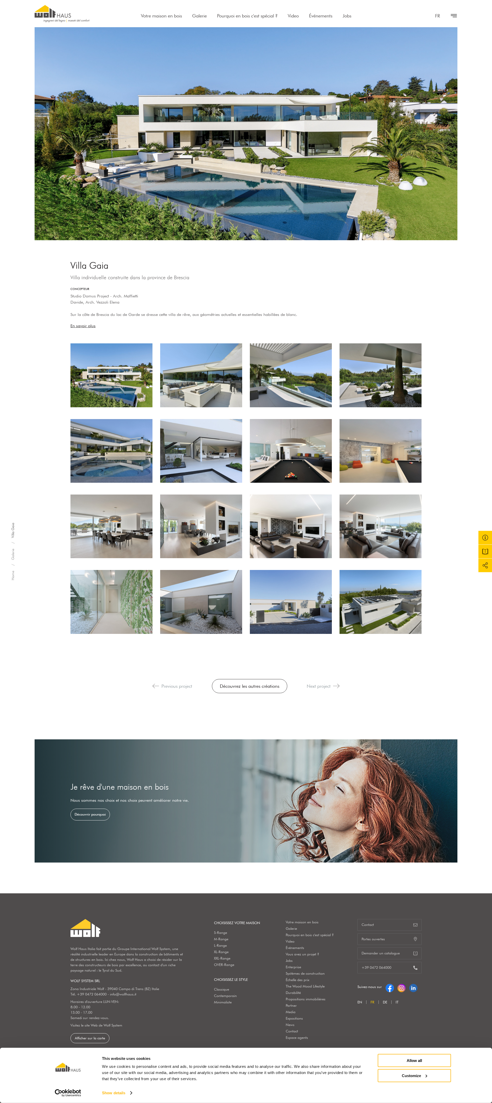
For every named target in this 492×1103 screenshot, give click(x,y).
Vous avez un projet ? (302, 954)
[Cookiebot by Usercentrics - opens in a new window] (68, 1093)
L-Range (220, 945)
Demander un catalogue (381, 953)
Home (13, 575)
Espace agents (297, 1038)
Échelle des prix (297, 980)
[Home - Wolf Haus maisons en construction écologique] (62, 13)
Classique (221, 989)
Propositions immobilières (305, 999)
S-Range (220, 933)
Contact (292, 1031)
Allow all (414, 1060)
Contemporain (225, 996)
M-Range (221, 939)
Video (293, 15)
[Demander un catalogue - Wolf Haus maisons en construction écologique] (485, 551)
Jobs (347, 15)
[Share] (485, 565)
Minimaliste (223, 1002)
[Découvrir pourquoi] (246, 801)
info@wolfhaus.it (123, 994)
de (385, 1002)
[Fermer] (451, 15)
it (397, 1002)
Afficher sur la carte (90, 1038)
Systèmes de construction (305, 973)
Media (290, 1012)
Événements (320, 15)
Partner (291, 1005)
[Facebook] (390, 986)
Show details (113, 1093)
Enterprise (293, 967)
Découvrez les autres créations (249, 686)
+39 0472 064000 (92, 994)
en (359, 1002)
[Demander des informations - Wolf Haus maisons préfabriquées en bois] (485, 538)
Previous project (176, 686)
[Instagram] (401, 986)
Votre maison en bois (161, 15)
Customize (411, 1075)
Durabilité (293, 993)
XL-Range (221, 952)
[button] (155, 686)
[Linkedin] (413, 986)
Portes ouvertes (373, 939)
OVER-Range (224, 965)
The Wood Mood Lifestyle (305, 986)
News (290, 1025)
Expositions (294, 1018)
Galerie (199, 15)
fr (437, 15)
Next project (319, 686)
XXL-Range (222, 958)
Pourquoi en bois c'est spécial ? (247, 15)
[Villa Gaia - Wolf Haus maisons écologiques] (111, 375)
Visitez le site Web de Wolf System (96, 1025)
